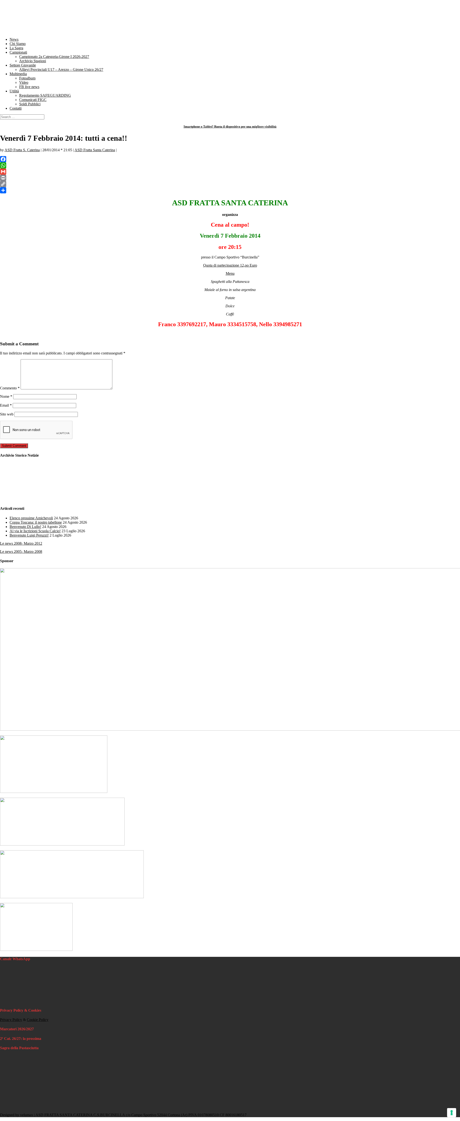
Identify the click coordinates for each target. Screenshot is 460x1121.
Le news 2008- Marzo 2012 (21, 543)
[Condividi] (230, 190)
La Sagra (16, 48)
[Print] (230, 178)
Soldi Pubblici (29, 104)
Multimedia (18, 74)
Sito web (6, 414)
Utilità (14, 91)
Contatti (16, 108)
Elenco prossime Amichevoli (31, 518)
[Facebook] (230, 159)
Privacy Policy (11, 1020)
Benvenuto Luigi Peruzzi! (29, 535)
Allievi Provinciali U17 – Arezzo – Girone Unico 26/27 (61, 69)
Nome (6, 396)
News (14, 39)
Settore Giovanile (23, 65)
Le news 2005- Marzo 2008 (21, 551)
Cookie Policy (37, 1020)
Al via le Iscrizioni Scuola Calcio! (35, 531)
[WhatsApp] (230, 165)
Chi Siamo (18, 44)
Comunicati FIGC (32, 100)
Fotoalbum (27, 78)
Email (6, 405)
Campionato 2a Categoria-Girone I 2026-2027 (54, 57)
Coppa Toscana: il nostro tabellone (36, 522)
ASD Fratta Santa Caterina (95, 150)
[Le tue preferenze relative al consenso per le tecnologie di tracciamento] (451, 1112)
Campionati (18, 52)
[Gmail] (230, 171)
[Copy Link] (230, 184)
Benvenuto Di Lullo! (25, 527)
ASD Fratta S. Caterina (22, 150)
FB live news (29, 87)
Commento (10, 388)
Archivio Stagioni (32, 61)
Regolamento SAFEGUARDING (45, 95)
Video (23, 82)
